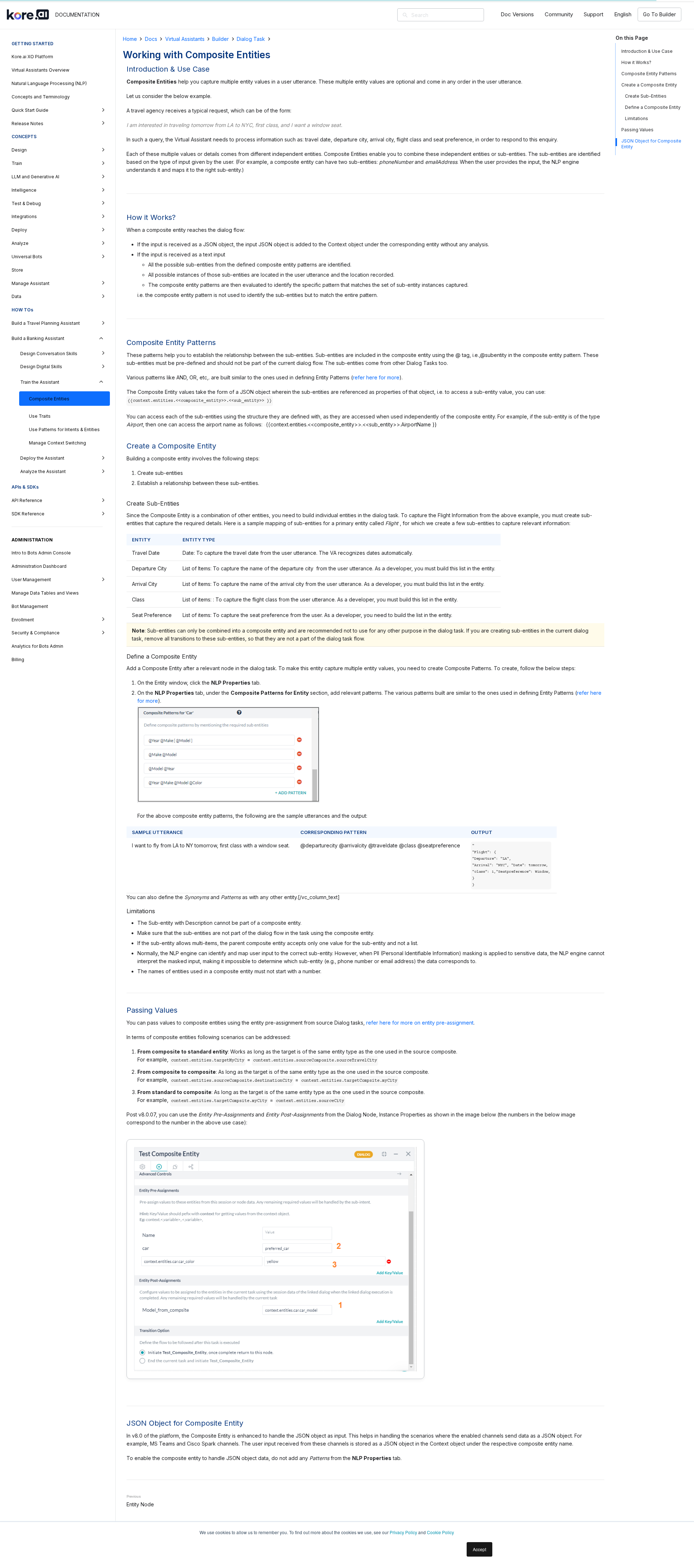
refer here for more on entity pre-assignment (420, 1023)
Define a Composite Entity (653, 107)
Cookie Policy (440, 1532)
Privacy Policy (403, 1532)
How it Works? (636, 62)
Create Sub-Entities (646, 96)
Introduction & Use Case (647, 51)
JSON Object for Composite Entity (651, 143)
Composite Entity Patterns (649, 73)
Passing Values (637, 129)
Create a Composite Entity (649, 85)
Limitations (636, 118)
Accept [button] (479, 1549)
